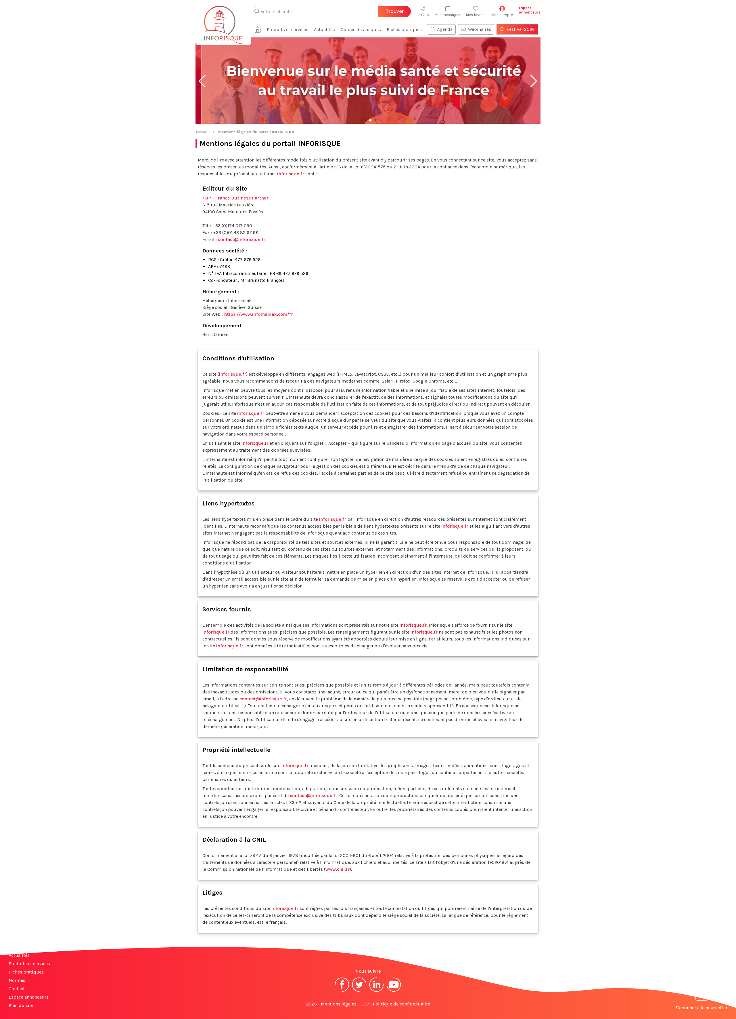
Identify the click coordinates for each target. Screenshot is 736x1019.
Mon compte (502, 15)
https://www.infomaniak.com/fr (258, 314)
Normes (17, 980)
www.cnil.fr (337, 869)
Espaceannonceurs (529, 10)
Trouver (395, 11)
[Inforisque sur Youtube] (394, 991)
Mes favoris (476, 15)
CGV (365, 1004)
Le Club (423, 15)
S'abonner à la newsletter (701, 1007)
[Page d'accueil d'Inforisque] (223, 21)
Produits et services (287, 29)
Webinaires (479, 29)
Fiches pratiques (404, 29)
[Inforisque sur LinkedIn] (377, 991)
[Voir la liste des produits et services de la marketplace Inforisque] (367, 81)
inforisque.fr (290, 173)
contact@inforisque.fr (241, 239)
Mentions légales (338, 1004)
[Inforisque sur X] (359, 991)
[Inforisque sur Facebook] (342, 991)
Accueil (201, 132)
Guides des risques (361, 29)
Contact (17, 988)
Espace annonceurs (29, 997)
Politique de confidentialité (401, 1004)
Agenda (445, 29)
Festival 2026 (521, 29)
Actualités (324, 29)
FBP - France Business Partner (235, 198)
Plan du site (21, 1005)
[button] (202, 81)
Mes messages (447, 15)
